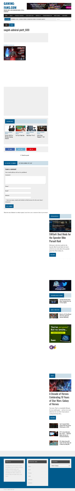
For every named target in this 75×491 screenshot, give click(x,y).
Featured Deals (10, 121)
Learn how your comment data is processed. (36, 212)
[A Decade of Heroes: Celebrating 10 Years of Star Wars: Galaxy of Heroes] (60, 390)
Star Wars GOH (29, 15)
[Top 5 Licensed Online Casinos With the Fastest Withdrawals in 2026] (53, 427)
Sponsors (30, 483)
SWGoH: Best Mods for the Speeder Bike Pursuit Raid (60, 237)
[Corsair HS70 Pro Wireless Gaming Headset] (10, 130)
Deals (6, 132)
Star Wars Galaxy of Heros (57, 295)
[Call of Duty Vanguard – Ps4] (42, 130)
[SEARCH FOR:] (63, 19)
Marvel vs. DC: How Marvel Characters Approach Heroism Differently (65, 315)
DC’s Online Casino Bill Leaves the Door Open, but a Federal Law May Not (65, 442)
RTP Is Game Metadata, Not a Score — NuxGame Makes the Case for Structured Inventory (65, 434)
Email (6, 191)
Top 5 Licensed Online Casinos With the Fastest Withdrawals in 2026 (65, 425)
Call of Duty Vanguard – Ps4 (40, 136)
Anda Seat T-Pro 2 (31, 135)
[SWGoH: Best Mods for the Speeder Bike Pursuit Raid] (60, 231)
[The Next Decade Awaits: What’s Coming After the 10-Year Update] (53, 303)
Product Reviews (19, 15)
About (11, 15)
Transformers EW (47, 15)
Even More (64, 15)
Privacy (29, 473)
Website (7, 195)
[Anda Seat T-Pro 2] (31, 130)
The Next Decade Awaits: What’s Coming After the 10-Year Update (65, 301)
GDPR (29, 476)
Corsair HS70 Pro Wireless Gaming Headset (9, 137)
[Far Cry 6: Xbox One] (20, 130)
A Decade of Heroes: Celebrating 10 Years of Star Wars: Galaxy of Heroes (59, 399)
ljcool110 (11, 45)
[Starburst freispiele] (53, 349)
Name (6, 186)
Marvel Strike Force (55, 310)
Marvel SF (38, 15)
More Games (57, 15)
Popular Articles (54, 216)
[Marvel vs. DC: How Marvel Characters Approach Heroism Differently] (53, 317)
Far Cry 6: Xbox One (20, 135)
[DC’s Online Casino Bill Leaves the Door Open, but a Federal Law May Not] (53, 444)
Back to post (25, 155)
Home (6, 15)
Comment (7, 175)
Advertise (30, 479)
